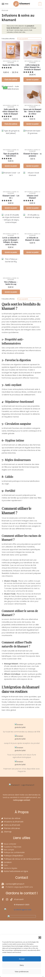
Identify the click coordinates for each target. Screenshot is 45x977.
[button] (40, 937)
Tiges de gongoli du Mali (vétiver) (10, 155)
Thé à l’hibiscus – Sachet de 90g (11, 283)
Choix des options (10, 79)
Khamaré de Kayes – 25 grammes (32, 155)
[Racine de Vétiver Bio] (11, 50)
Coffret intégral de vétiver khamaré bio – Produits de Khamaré (32, 67)
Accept (21, 959)
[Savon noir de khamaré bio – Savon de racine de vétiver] (32, 94)
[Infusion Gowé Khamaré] (32, 181)
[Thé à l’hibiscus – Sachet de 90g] (11, 267)
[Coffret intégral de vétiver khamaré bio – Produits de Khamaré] (32, 50)
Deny (22, 965)
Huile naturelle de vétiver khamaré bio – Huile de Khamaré (10, 111)
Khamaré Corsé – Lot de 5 (11, 197)
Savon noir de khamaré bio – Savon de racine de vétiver (32, 111)
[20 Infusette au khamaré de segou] (32, 223)
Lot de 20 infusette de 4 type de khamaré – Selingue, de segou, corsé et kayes (10, 241)
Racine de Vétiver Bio (11, 65)
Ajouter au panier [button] (32, 79)
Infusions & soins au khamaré (11, 62)
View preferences (21, 971)
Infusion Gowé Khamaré (32, 197)
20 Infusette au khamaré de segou (32, 239)
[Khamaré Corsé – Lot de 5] (11, 181)
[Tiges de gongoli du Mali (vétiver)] (11, 139)
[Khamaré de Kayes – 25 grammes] (32, 139)
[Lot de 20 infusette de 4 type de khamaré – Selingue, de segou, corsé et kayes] (11, 223)
